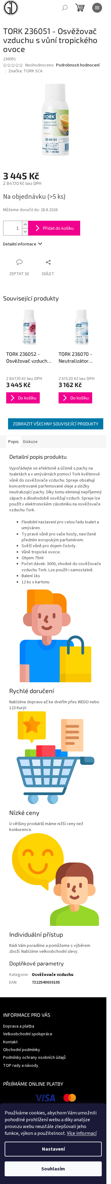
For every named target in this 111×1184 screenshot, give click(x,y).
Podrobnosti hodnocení (78, 65)
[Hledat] (65, 8)
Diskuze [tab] (30, 442)
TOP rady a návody (20, 1066)
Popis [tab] (13, 442)
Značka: (25, 71)
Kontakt (10, 1042)
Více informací (82, 1133)
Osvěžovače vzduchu (52, 975)
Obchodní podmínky (21, 1050)
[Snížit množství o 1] (25, 231)
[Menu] (97, 8)
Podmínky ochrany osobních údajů (34, 1057)
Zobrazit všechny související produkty (55, 423)
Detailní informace (19, 244)
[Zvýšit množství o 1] (25, 224)
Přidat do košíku (58, 228)
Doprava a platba (18, 1026)
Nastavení (53, 1149)
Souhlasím (53, 1168)
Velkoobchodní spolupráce (27, 1034)
